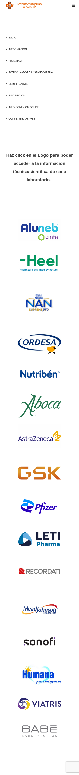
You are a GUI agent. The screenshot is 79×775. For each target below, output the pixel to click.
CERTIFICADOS (18, 83)
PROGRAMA (15, 60)
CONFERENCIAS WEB (21, 118)
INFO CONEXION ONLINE (23, 107)
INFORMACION (17, 49)
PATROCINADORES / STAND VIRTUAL (31, 72)
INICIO (12, 37)
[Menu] (73, 5)
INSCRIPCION (16, 95)
